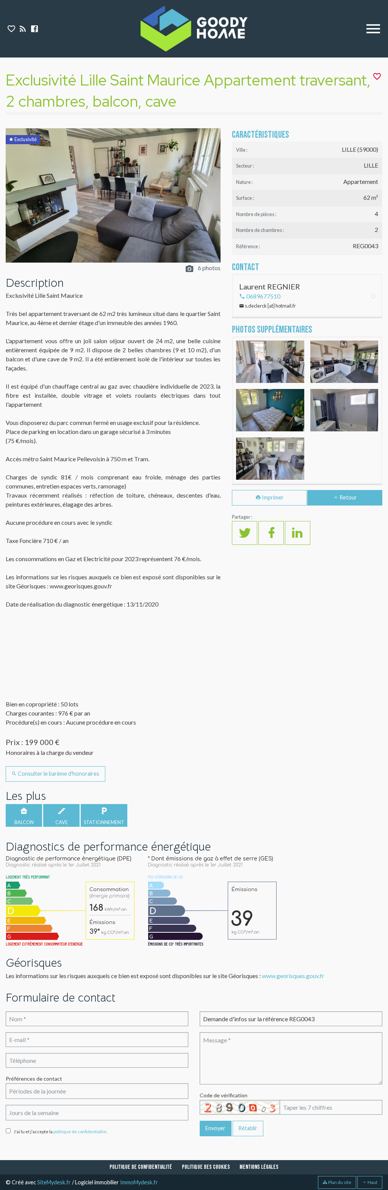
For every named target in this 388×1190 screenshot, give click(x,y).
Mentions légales (258, 1167)
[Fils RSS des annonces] (22, 29)
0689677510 (262, 296)
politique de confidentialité (79, 1131)
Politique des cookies (206, 1167)
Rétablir (247, 1128)
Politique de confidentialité (141, 1167)
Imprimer (272, 497)
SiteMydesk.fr (54, 1182)
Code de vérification (223, 1095)
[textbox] (97, 1091)
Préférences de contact (34, 1078)
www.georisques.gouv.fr (293, 975)
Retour (347, 497)
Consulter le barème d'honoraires (58, 773)
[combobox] (97, 1091)
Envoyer (215, 1128)
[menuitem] (141, 1167)
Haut (372, 1182)
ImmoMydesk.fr (139, 1182)
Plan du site (339, 1182)
